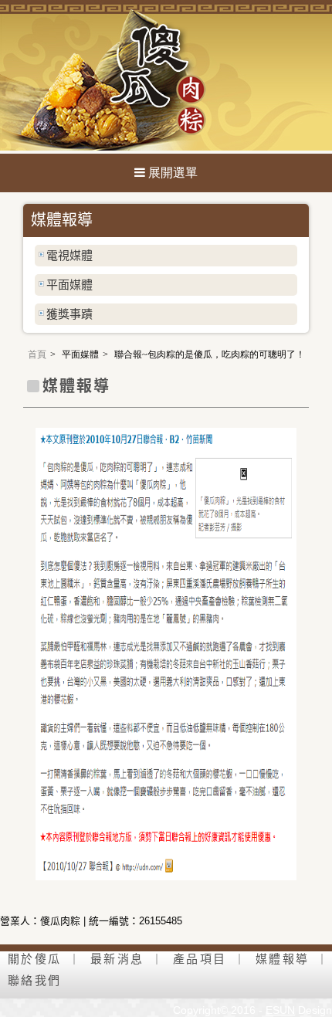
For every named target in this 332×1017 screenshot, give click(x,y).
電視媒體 (69, 255)
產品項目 (199, 958)
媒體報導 (282, 958)
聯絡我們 (34, 980)
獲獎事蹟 (69, 313)
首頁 (37, 354)
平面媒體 (69, 284)
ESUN (280, 1010)
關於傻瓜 (34, 958)
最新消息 (117, 958)
